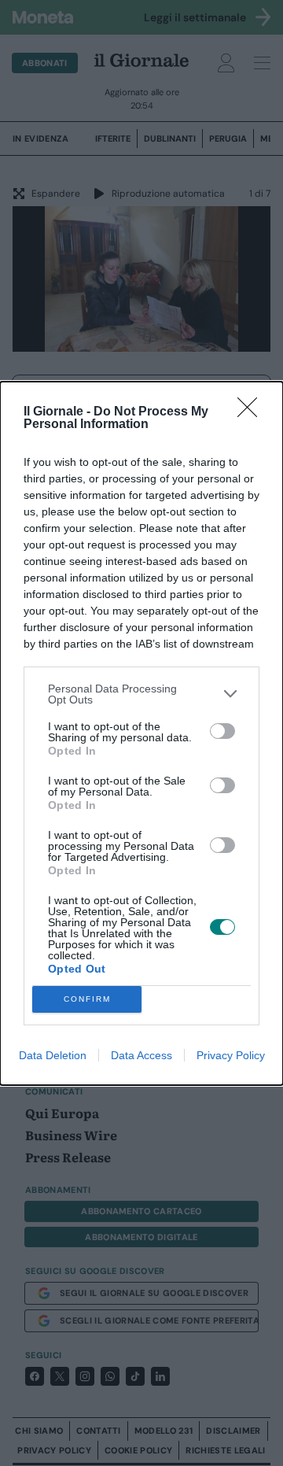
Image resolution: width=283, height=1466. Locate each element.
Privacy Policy (231, 1055)
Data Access (141, 1055)
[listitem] (141, 694)
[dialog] (141, 733)
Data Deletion (52, 1055)
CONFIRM (87, 999)
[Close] (252, 412)
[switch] (222, 731)
